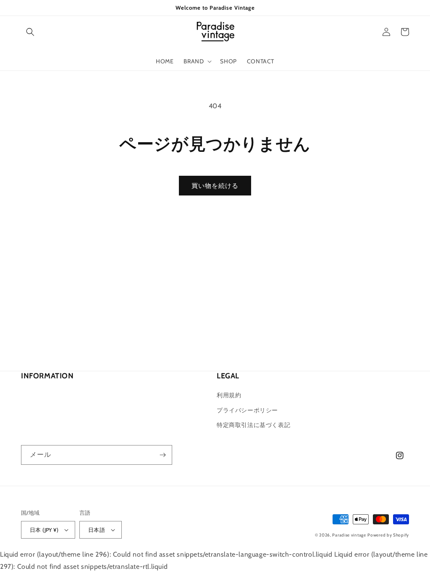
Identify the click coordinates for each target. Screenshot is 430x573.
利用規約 (229, 395)
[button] (30, 32)
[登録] (162, 455)
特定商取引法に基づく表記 (253, 425)
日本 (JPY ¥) (44, 529)
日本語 (96, 529)
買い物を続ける (215, 186)
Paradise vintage (349, 535)
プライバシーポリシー (247, 410)
